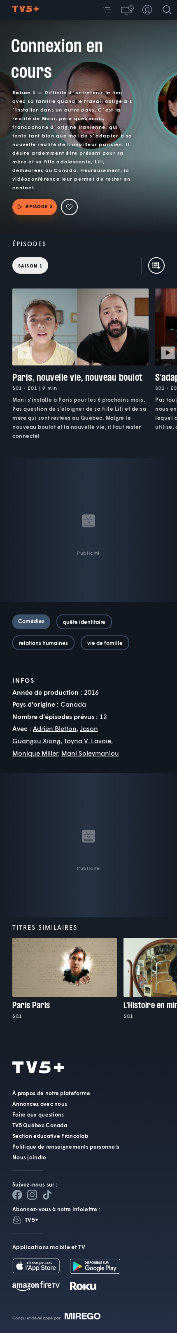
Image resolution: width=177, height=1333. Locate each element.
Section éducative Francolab (50, 1136)
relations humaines (43, 643)
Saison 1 (30, 265)
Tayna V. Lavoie (87, 740)
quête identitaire (84, 622)
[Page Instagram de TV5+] (32, 1195)
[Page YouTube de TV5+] (47, 1195)
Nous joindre (29, 1157)
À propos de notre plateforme (51, 1093)
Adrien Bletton (55, 728)
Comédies (31, 621)
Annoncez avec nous (39, 1103)
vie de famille (105, 643)
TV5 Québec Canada (39, 1125)
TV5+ (31, 1219)
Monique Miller (35, 753)
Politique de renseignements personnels (65, 1146)
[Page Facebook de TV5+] (17, 1195)
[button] (108, 10)
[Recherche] (167, 10)
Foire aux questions (38, 1114)
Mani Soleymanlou (90, 753)
